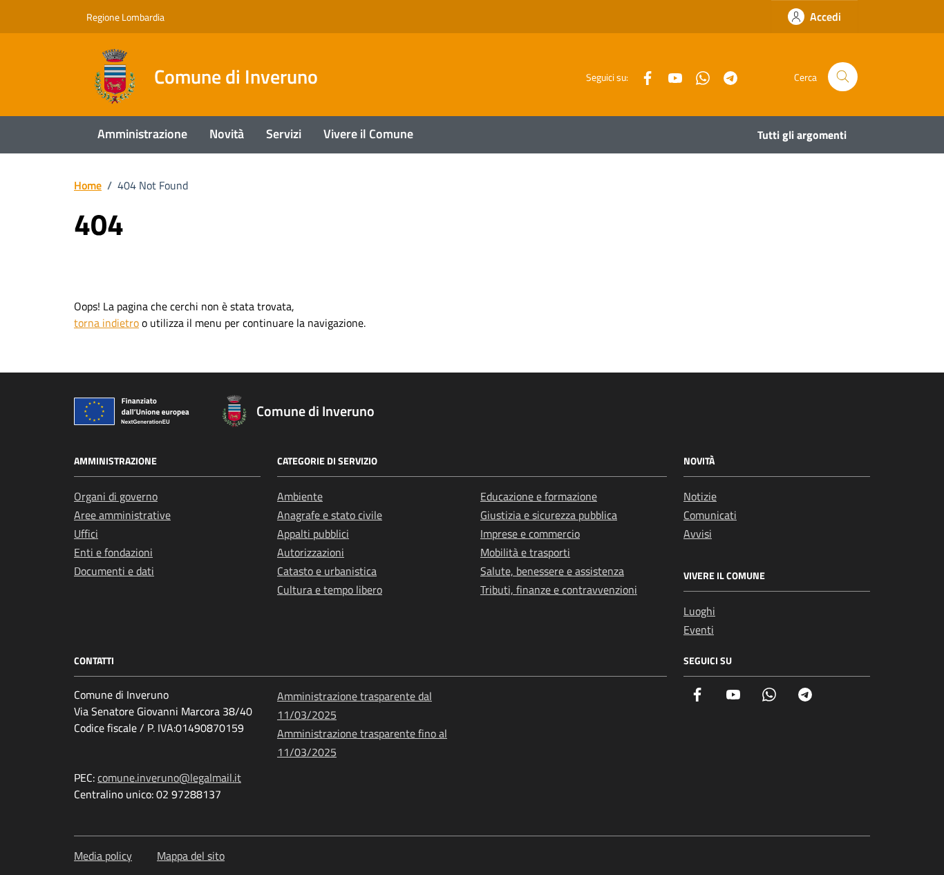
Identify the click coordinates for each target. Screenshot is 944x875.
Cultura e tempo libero (329, 589)
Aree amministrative (122, 515)
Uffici (86, 533)
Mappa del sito (191, 855)
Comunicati (710, 515)
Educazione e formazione (538, 496)
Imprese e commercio (530, 533)
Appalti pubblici (313, 533)
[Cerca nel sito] (843, 77)
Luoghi (699, 611)
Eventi (698, 629)
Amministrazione (142, 133)
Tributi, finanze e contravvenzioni (558, 589)
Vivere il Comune (368, 133)
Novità (226, 133)
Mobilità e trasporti (525, 552)
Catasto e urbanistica (327, 571)
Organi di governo (116, 496)
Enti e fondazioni (113, 552)
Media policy (103, 855)
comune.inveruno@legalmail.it (169, 777)
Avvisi (697, 533)
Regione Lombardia (125, 17)
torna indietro (106, 322)
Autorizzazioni (310, 552)
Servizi (283, 133)
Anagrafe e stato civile (329, 515)
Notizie (700, 496)
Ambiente (300, 496)
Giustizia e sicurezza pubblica (548, 515)
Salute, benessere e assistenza (552, 571)
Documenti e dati (114, 571)
